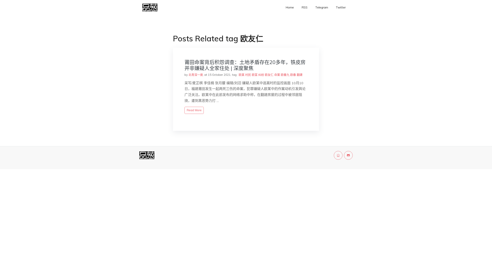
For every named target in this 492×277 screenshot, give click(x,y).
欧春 (293, 75)
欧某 (241, 75)
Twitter (341, 7)
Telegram (321, 7)
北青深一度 (196, 75)
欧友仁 (269, 75)
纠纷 (261, 75)
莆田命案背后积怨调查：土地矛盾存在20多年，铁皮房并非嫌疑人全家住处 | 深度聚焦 (245, 65)
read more (194, 110)
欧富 (255, 75)
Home (290, 7)
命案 (277, 75)
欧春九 (285, 75)
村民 (248, 75)
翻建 (300, 75)
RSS (305, 7)
